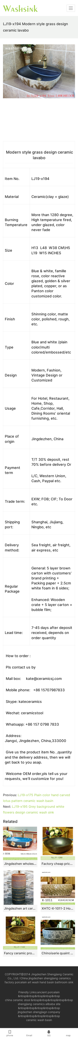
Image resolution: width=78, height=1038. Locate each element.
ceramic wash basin (39, 1020)
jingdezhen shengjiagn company (39, 1012)
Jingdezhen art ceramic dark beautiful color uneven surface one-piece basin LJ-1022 (20, 908)
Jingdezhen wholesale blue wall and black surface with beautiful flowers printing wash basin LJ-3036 (20, 864)
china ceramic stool (17, 1000)
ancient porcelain (48, 992)
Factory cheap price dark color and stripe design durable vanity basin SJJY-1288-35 (58, 864)
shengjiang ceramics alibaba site (39, 1004)
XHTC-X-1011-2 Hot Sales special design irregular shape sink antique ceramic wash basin (58, 908)
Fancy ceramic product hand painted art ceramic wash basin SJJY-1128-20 (20, 953)
